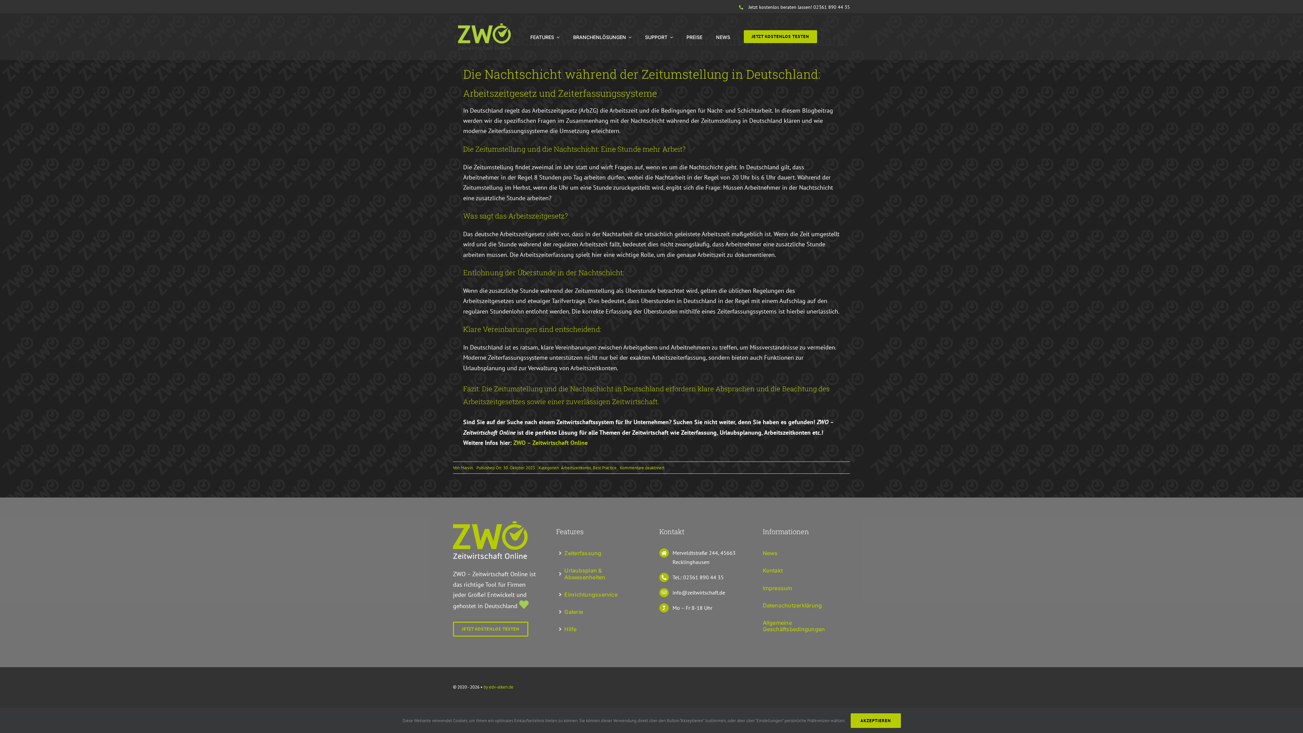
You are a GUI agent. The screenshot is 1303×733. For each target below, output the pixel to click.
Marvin (467, 468)
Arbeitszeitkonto (576, 468)
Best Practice (605, 468)
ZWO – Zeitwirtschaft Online (550, 443)
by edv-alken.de (498, 687)
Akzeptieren (876, 720)
